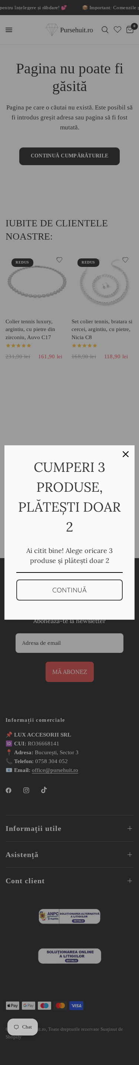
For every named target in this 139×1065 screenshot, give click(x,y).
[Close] (126, 454)
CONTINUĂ (69, 590)
